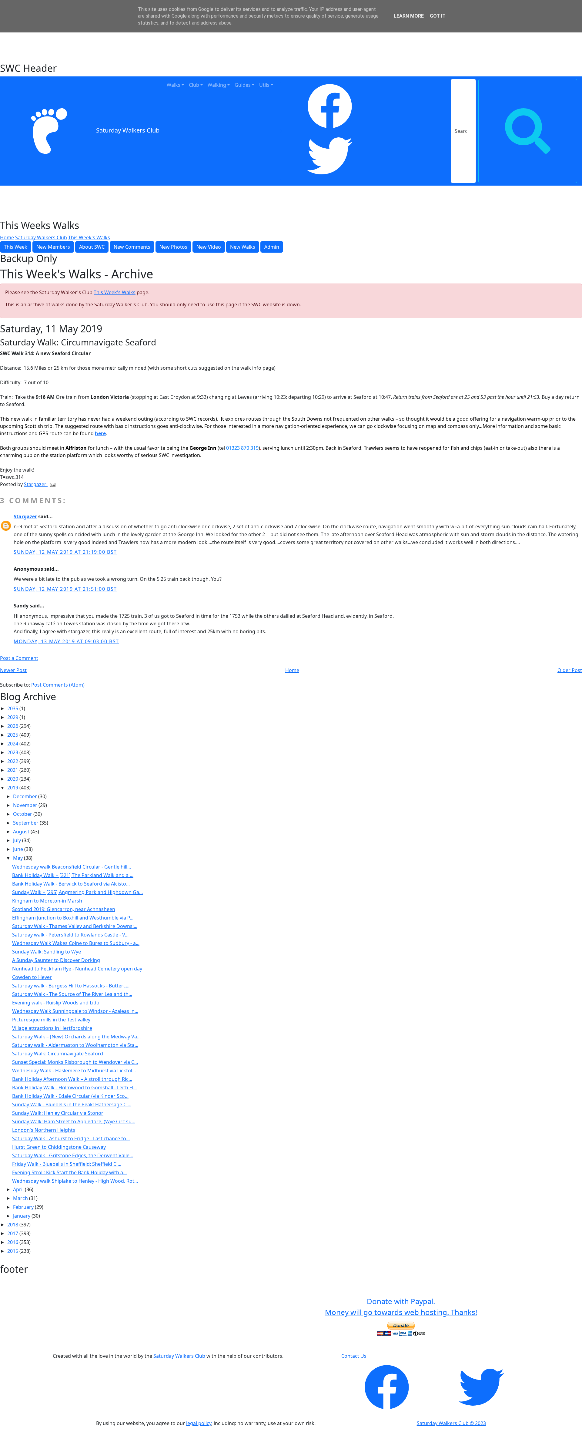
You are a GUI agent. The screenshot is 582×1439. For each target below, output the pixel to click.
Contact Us (353, 1356)
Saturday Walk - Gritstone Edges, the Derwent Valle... (72, 1155)
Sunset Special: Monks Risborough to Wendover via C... (75, 1062)
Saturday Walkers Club (127, 130)
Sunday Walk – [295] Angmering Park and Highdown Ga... (77, 892)
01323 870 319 (242, 448)
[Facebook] (329, 106)
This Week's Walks (89, 237)
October (23, 814)
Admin (271, 247)
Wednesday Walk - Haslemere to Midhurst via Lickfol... (74, 1070)
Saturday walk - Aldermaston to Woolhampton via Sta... (75, 1045)
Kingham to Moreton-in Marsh (47, 900)
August (22, 831)
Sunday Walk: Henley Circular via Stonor (57, 1113)
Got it (438, 16)
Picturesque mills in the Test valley (51, 1019)
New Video (208, 247)
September (26, 822)
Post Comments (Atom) (58, 684)
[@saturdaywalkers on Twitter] (481, 1387)
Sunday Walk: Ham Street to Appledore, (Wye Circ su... (73, 1121)
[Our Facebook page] (387, 1387)
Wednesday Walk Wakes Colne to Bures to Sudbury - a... (75, 943)
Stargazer (36, 484)
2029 (13, 717)
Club (194, 85)
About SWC (92, 247)
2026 (13, 726)
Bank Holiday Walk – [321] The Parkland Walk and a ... (72, 875)
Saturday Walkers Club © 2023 (451, 1423)
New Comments (132, 247)
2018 (13, 1224)
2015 (13, 1251)
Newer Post (13, 670)
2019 (13, 787)
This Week (15, 247)
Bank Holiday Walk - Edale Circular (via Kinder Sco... (70, 1096)
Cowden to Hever (32, 977)
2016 (13, 1242)
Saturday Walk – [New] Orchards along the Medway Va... (76, 1036)
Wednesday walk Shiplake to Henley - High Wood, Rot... (75, 1181)
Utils (264, 85)
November (25, 805)
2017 (13, 1233)
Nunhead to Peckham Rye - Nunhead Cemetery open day (77, 968)
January (22, 1215)
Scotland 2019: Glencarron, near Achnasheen (63, 909)
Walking (217, 85)
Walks (173, 85)
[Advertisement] (291, 47)
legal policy (198, 1423)
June (18, 849)
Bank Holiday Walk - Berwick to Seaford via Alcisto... (71, 883)
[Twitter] (329, 156)
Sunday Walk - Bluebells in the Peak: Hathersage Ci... (71, 1104)
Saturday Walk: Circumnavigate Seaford (57, 1053)
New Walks (242, 247)
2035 (13, 708)
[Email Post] (51, 484)
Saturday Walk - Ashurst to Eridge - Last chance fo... (71, 1138)
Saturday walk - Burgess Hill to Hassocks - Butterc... (70, 985)
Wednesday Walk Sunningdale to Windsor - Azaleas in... (75, 1011)
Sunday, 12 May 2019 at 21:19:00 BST (65, 552)
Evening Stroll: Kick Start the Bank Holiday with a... (69, 1172)
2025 (13, 734)
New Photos (173, 247)
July (17, 840)
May (18, 858)
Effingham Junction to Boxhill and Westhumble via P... (72, 917)
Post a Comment (19, 658)
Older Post (569, 670)
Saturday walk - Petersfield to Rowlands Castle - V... (70, 934)
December (25, 796)
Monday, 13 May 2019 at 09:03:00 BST (66, 641)
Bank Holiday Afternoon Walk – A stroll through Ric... (72, 1079)
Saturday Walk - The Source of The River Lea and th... (72, 994)
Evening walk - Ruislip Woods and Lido (55, 1002)
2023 (13, 752)
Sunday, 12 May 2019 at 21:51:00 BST (65, 589)
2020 (13, 778)
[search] (527, 131)
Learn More (409, 16)
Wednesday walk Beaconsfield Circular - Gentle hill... (71, 866)
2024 (13, 743)
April (19, 1189)
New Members (53, 247)
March (21, 1198)
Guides (243, 85)
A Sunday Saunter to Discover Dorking (56, 960)
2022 (13, 761)
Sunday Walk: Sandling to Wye (46, 951)
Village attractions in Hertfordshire (52, 1028)
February (24, 1207)
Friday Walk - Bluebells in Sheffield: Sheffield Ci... (66, 1164)
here (100, 433)
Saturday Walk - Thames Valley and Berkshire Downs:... (74, 926)
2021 (13, 770)
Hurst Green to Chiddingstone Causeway (59, 1147)
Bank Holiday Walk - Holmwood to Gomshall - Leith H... (74, 1087)
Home (7, 237)
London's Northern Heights (43, 1130)
